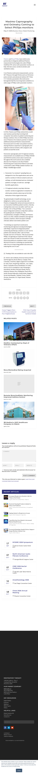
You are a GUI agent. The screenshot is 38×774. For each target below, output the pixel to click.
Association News (20, 499)
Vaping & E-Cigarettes (21, 515)
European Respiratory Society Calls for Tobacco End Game (20, 496)
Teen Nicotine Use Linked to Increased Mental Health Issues (20, 521)
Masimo (6, 59)
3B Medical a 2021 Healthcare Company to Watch (16, 423)
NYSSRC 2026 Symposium (23, 542)
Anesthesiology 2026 (21, 580)
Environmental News (21, 507)
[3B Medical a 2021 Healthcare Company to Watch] (19, 411)
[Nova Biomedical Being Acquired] (19, 358)
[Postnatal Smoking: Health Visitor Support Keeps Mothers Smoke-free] (6, 530)
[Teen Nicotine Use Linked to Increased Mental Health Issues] (6, 521)
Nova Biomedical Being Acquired (17, 370)
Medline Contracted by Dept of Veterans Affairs (16, 344)
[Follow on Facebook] (5, 727)
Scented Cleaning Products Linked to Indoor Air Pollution (20, 504)
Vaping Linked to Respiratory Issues (19, 513)
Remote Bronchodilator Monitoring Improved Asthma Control (18, 396)
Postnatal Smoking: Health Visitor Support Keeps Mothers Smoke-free (21, 530)
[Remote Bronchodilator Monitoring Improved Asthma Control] (19, 384)
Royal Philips (15, 59)
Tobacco (27, 499)
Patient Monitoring (28, 31)
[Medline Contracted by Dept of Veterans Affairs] (19, 331)
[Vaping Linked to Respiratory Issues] (6, 514)
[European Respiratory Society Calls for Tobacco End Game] (6, 497)
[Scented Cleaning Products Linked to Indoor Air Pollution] (6, 505)
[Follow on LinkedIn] (8, 727)
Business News (17, 31)
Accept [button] (19, 770)
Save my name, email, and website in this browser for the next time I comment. (18, 470)
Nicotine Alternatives (21, 523)
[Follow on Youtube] (12, 727)
